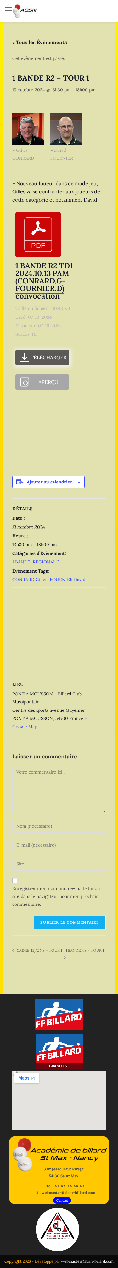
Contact (62, 1200)
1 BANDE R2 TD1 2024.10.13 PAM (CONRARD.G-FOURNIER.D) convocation (44, 281)
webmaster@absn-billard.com (87, 1261)
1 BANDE (21, 562)
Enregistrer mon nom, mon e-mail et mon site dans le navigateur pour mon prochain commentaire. (56, 896)
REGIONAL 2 (46, 562)
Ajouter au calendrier (49, 482)
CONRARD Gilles (29, 579)
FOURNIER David (67, 579)
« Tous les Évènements (39, 42)
